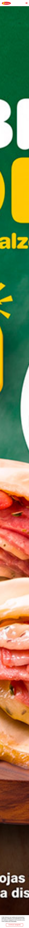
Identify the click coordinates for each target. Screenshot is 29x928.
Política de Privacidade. (11, 921)
